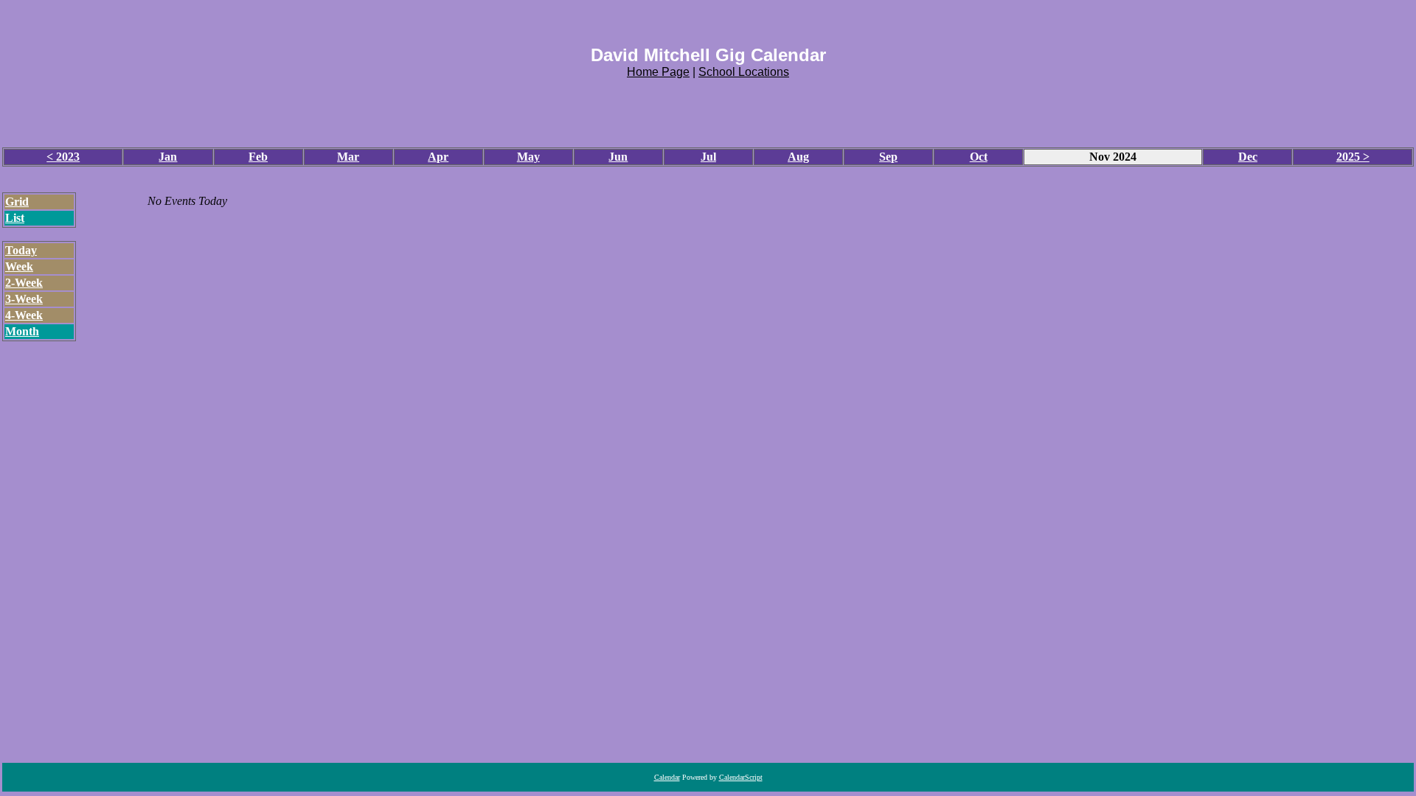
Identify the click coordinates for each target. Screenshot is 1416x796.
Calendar (667, 777)
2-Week (24, 282)
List (14, 218)
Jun (618, 156)
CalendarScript (741, 777)
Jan (168, 156)
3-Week (24, 299)
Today (21, 250)
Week (19, 266)
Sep (888, 156)
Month (22, 331)
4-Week (24, 315)
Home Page (658, 72)
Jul (708, 156)
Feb (258, 156)
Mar (348, 156)
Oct (979, 156)
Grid (17, 201)
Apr (438, 156)
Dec (1247, 156)
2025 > (1353, 156)
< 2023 (63, 156)
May (528, 156)
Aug (798, 156)
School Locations (743, 72)
